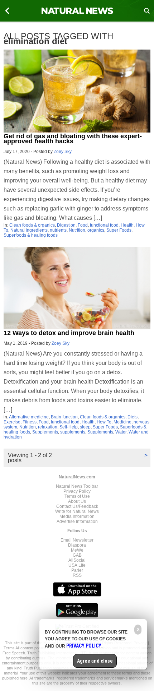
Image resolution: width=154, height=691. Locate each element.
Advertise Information (77, 521)
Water (120, 432)
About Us (77, 501)
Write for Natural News (77, 511)
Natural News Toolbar (77, 486)
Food (83, 225)
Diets (132, 416)
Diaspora (77, 545)
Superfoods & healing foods (31, 235)
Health (127, 225)
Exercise (12, 422)
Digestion (66, 225)
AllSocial (77, 560)
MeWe (77, 550)
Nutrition (77, 230)
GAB (77, 555)
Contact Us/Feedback (77, 506)
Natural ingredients (29, 230)
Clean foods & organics (32, 225)
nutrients (58, 230)
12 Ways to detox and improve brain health (69, 333)
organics (95, 230)
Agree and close (95, 661)
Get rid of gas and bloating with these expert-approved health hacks (73, 139)
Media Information (77, 516)
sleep (85, 427)
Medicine (122, 422)
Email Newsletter (77, 540)
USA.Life (77, 565)
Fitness (30, 422)
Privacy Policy (77, 491)
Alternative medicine (29, 416)
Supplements (45, 432)
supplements (72, 432)
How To (104, 422)
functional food (104, 225)
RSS (77, 575)
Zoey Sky (63, 151)
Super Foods (118, 230)
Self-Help (68, 427)
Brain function (64, 416)
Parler (77, 570)
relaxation (47, 427)
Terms (9, 648)
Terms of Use (77, 496)
